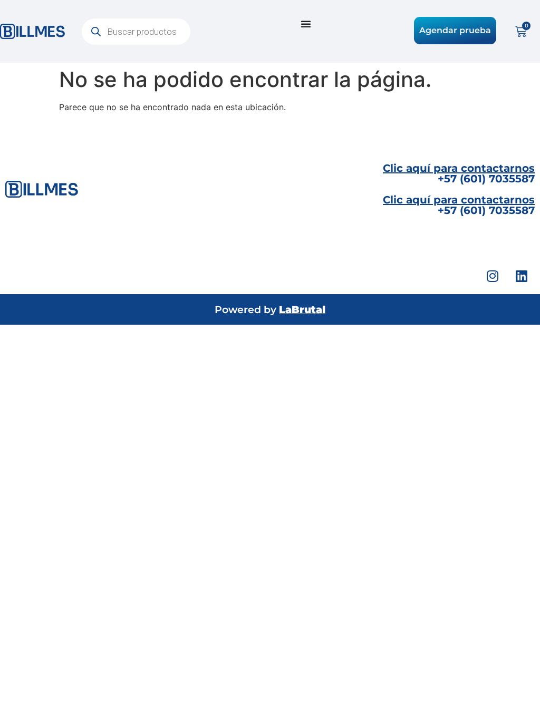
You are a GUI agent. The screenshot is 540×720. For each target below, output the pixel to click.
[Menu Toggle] (306, 23)
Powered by (270, 310)
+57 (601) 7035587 (459, 173)
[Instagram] (492, 275)
